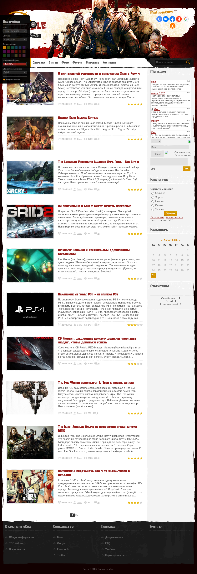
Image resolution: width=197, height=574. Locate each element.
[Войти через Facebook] (172, 19)
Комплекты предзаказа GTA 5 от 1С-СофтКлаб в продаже (94, 473)
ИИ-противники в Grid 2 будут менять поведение (94, 206)
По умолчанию (13, 79)
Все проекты (17, 549)
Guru (79, 104)
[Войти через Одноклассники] (172, 26)
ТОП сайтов (16, 543)
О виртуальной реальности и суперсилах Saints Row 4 (99, 73)
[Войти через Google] (186, 19)
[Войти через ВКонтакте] (166, 19)
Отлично (160, 193)
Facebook (63, 549)
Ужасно (159, 209)
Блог (60, 537)
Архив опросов (174, 217)
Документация (114, 537)
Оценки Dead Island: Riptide (78, 118)
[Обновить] (189, 141)
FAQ (107, 543)
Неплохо (160, 201)
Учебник (110, 549)
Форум (61, 543)
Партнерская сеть (116, 555)
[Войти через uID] (159, 19)
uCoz (111, 569)
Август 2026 (171, 240)
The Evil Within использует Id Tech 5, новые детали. (96, 382)
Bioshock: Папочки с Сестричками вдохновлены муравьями (94, 252)
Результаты (157, 217)
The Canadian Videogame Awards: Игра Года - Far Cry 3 (98, 162)
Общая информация (21, 537)
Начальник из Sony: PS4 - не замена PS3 (88, 294)
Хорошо (159, 197)
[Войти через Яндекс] (179, 19)
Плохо (159, 205)
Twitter (61, 555)
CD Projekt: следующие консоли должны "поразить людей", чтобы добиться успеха (97, 340)
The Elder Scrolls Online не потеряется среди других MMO (97, 429)
